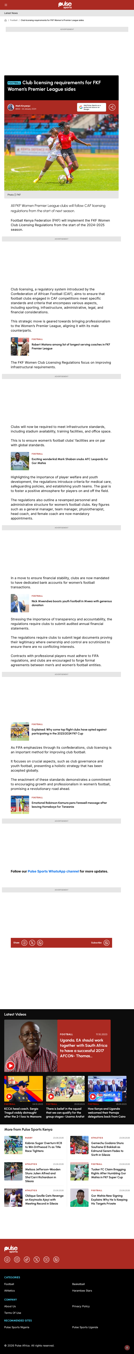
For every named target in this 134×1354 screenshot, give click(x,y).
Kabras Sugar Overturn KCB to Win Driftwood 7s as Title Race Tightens (43, 1147)
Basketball (78, 1284)
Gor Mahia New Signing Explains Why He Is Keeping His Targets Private (109, 1199)
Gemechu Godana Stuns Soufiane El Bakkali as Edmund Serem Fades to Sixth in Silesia (107, 1149)
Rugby (29, 1138)
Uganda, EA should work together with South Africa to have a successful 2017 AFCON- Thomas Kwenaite (83, 1048)
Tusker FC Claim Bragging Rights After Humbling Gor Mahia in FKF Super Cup (108, 1173)
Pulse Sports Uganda (85, 1327)
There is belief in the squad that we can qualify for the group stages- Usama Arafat (65, 1112)
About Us (10, 1306)
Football (13, 20)
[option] (23, 1099)
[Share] (112, 107)
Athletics (31, 1164)
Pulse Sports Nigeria (16, 1327)
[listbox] (67, 1098)
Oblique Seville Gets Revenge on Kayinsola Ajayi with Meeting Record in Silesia (44, 1199)
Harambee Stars (82, 1290)
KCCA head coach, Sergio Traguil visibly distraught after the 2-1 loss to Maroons (23, 1112)
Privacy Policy (81, 1306)
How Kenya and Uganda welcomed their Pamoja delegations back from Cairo (107, 1112)
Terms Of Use (12, 1312)
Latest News (11, 13)
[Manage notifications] (127, 1347)
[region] (67, 1098)
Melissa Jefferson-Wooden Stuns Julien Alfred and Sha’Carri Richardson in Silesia (42, 1175)
